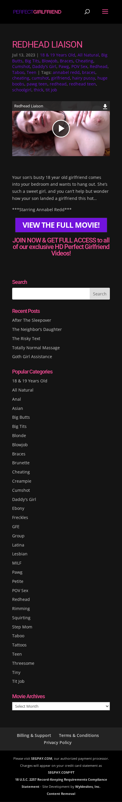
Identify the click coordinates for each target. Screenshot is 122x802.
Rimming (21, 608)
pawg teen (37, 84)
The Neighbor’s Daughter (37, 329)
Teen (31, 72)
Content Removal (61, 793)
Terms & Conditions (79, 735)
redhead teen (82, 84)
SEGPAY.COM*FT (61, 772)
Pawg (64, 66)
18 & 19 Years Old (57, 55)
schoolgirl (21, 90)
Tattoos (19, 645)
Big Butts (21, 417)
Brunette (21, 462)
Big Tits (32, 61)
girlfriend (60, 78)
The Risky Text (26, 338)
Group (18, 536)
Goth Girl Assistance (32, 356)
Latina (18, 545)
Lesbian (20, 554)
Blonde (19, 435)
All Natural (88, 55)
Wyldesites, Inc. (87, 786)
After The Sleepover (31, 320)
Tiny (16, 672)
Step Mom (22, 627)
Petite (17, 581)
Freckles (20, 517)
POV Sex (79, 66)
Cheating (84, 61)
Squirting (21, 617)
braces (88, 72)
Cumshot (21, 66)
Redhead (98, 66)
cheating (20, 78)
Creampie (21, 481)
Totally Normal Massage (36, 347)
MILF (16, 563)
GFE (16, 526)
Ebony (18, 508)
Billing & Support (34, 735)
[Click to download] (105, 106)
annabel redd (66, 72)
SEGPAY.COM (41, 758)
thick (38, 90)
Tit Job (18, 681)
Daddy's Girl (44, 66)
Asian (17, 408)
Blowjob (49, 61)
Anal (16, 399)
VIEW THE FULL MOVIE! (61, 225)
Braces (66, 61)
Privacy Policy (58, 742)
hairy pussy (83, 78)
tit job (51, 90)
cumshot (40, 78)
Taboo (18, 72)
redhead (58, 84)
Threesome (23, 663)
